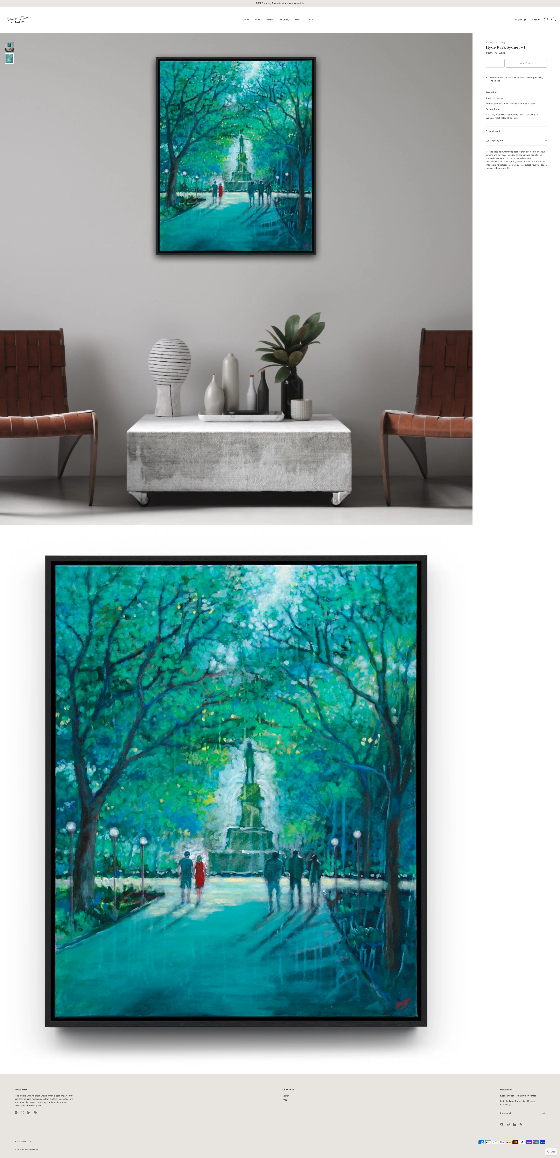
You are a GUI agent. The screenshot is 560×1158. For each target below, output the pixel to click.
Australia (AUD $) (22, 1141)
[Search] (546, 19)
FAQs (285, 1100)
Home (246, 19)
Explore (269, 19)
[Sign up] (543, 1113)
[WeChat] (35, 1112)
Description (491, 92)
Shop (257, 19)
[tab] (493, 92)
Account (536, 19)
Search (285, 1095)
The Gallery (283, 19)
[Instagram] (22, 1112)
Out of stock (526, 63)
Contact (309, 19)
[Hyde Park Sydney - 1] (9, 47)
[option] (9, 47)
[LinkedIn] (28, 1112)
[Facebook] (16, 1112)
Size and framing (494, 131)
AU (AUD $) (520, 19)
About (297, 19)
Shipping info (497, 140)
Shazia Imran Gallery (495, 42)
